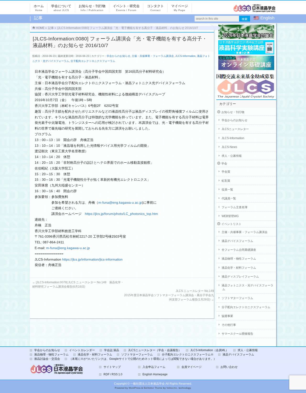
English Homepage (155, 374)
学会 (224, 163)
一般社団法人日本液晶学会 (147, 383)
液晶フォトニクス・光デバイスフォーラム (247, 287)
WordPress (135, 388)
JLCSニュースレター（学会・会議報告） (154, 350)
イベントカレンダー (82, 350)
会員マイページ (191, 367)
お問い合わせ (229, 367)
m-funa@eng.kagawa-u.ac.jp (120, 202)
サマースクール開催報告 (237, 333)
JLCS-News (229, 147)
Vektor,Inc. (172, 388)
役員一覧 (227, 189)
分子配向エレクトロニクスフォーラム (93, 61)
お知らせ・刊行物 (232, 112)
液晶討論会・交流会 (47, 358)
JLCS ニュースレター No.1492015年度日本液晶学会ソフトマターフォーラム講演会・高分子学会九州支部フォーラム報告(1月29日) (169, 295)
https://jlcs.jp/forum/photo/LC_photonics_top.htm (121, 214)
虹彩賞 (226, 180)
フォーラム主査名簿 (234, 207)
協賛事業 (227, 316)
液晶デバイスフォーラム (237, 241)
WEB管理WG (230, 216)
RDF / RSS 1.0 (113, 374)
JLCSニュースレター (235, 129)
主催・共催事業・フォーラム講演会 (153, 56)
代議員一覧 (229, 198)
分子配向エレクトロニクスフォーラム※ (187, 354)
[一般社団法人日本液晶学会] (254, 10)
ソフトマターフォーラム (237, 298)
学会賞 (226, 171)
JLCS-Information (185, 56)
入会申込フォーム (153, 367)
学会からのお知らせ (118, 56)
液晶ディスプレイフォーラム (240, 276)
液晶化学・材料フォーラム (239, 267)
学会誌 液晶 (111, 350)
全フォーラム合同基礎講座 (239, 249)
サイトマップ (112, 367)
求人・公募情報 (232, 156)
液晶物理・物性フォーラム (239, 258)
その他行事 (229, 325)
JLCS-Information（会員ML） (209, 350)
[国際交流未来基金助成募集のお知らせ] (246, 84)
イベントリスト (231, 224)
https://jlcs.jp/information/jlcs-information (92, 259)
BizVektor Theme (153, 388)
